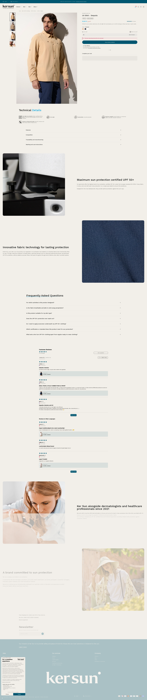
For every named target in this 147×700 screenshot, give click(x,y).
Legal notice (37, 696)
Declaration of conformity (100, 661)
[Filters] (99, 358)
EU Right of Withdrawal (56, 664)
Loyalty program (55, 659)
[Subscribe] (42, 634)
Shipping (53, 656)
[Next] (74, 61)
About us (96, 656)
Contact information (44, 696)
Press (96, 659)
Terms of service (18, 696)
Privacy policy (11, 696)
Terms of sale (31, 696)
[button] (41, 374)
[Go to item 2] (12, 26)
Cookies (20, 698)
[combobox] (6, 1)
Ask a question (101, 352)
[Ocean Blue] (85, 29)
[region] (109, 48)
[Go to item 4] (12, 45)
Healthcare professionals (57, 663)
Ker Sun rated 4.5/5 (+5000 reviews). (29, 617)
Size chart (85, 31)
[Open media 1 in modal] (46, 58)
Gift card (54, 661)
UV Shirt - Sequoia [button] (46, 374)
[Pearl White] (88, 29)
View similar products (110, 42)
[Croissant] (83, 29)
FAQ (4, 656)
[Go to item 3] (12, 36)
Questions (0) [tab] (48, 357)
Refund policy (5, 696)
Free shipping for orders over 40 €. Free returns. (32, 615)
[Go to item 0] (12, 17)
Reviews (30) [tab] (42, 357)
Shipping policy (25, 696)
